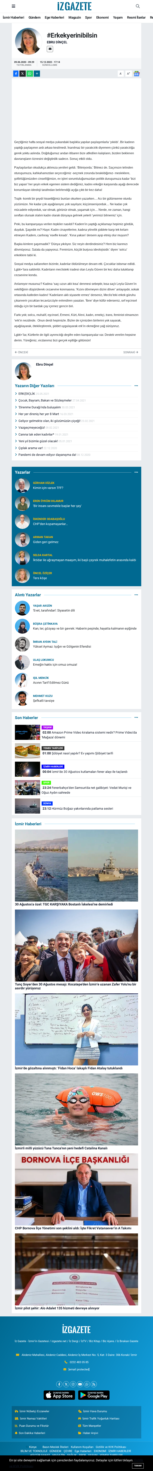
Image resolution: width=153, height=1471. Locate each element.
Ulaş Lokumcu (43, 660)
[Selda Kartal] (22, 557)
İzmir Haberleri (13, 17)
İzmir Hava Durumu (95, 1411)
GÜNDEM (55, 1451)
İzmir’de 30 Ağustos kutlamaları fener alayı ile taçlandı (85, 772)
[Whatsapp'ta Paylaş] (29, 74)
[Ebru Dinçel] (28, 41)
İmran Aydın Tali (45, 642)
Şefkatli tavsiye (43, 700)
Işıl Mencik (41, 678)
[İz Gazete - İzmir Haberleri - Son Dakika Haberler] (75, 6)
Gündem (34, 17)
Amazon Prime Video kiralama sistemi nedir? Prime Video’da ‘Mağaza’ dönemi (89, 735)
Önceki (22, 352)
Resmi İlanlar (136, 17)
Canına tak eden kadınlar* (36, 434)
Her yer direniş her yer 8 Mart (39, 414)
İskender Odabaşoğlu (49, 519)
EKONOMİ (100, 1451)
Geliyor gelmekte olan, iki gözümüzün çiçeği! (49, 421)
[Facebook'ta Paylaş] (15, 74)
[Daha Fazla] (37, 74)
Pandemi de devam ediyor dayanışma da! (47, 455)
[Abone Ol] (136, 73)
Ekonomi (102, 17)
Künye (33, 1447)
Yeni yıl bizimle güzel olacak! (38, 441)
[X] (66, 1384)
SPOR (46, 782)
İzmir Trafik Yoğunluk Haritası (100, 1418)
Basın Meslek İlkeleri (55, 1447)
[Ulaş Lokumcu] (22, 662)
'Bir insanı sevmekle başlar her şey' (57, 506)
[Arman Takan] (22, 539)
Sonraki (129, 352)
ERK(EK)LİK (27, 394)
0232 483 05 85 (79, 1362)
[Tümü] (136, 472)
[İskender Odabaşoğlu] (22, 521)
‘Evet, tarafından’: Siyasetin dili (54, 610)
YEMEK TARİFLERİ (53, 748)
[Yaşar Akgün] (22, 608)
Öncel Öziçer (42, 573)
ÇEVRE (68, 1451)
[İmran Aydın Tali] (22, 644)
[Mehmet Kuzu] (22, 698)
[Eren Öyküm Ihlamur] (22, 503)
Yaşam (118, 17)
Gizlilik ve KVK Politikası (111, 1447)
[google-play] (93, 1395)
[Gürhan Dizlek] (22, 485)
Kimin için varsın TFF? (48, 488)
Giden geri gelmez (45, 542)
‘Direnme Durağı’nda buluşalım (40, 407)
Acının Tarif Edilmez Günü (51, 682)
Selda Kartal (43, 555)
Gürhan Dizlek (43, 483)
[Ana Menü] (13, 6)
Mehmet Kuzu (43, 696)
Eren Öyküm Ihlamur (48, 501)
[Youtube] (80, 1384)
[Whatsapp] (87, 1384)
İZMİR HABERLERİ (53, 766)
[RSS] (94, 1384)
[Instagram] (73, 1384)
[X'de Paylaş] (22, 74)
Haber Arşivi (90, 1433)
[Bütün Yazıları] (136, 386)
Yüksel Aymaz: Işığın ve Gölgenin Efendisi (62, 646)
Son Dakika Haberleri (32, 1433)
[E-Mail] (50, 49)
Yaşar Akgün (42, 605)
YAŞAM (47, 727)
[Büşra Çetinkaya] (22, 626)
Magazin (74, 17)
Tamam (138, 1465)
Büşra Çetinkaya (45, 623)
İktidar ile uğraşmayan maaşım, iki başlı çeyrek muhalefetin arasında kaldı (84, 560)
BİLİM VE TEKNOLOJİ (34, 1451)
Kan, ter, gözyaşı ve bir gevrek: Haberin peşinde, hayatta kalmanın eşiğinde (85, 628)
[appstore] (59, 1395)
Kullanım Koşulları (82, 1447)
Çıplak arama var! (30, 448)
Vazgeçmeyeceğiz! (32, 427)
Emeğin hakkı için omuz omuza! (55, 664)
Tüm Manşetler (91, 1425)
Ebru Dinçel (57, 42)
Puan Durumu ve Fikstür (34, 1425)
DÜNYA (47, 803)
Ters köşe (40, 578)
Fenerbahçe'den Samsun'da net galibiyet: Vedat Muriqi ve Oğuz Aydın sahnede (86, 790)
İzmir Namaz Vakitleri (33, 1418)
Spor (88, 17)
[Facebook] (59, 1384)
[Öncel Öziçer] (22, 575)
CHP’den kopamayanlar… (50, 524)
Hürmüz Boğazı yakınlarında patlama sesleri (78, 808)
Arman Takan (43, 537)
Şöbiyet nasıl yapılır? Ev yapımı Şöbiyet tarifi (78, 753)
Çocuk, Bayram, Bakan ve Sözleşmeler (45, 400)
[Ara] (137, 6)
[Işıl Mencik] (22, 680)
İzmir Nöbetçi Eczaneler (34, 1411)
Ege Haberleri (54, 17)
